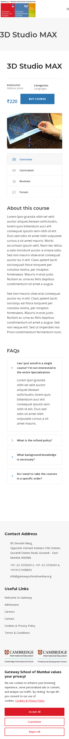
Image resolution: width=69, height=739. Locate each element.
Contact (9, 618)
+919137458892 (21, 570)
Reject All (34, 731)
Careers (10, 611)
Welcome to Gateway (18, 597)
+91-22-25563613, (23, 565)
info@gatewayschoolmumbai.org (31, 576)
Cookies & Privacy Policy (30, 700)
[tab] (34, 158)
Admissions (12, 604)
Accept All (34, 711)
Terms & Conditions (17, 632)
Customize (34, 721)
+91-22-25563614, (48, 565)
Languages (40, 88)
